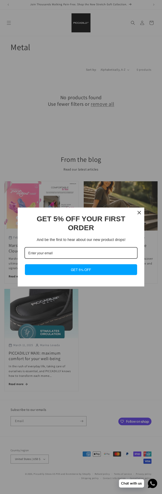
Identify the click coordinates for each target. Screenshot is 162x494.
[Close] (139, 213)
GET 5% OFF (81, 269)
